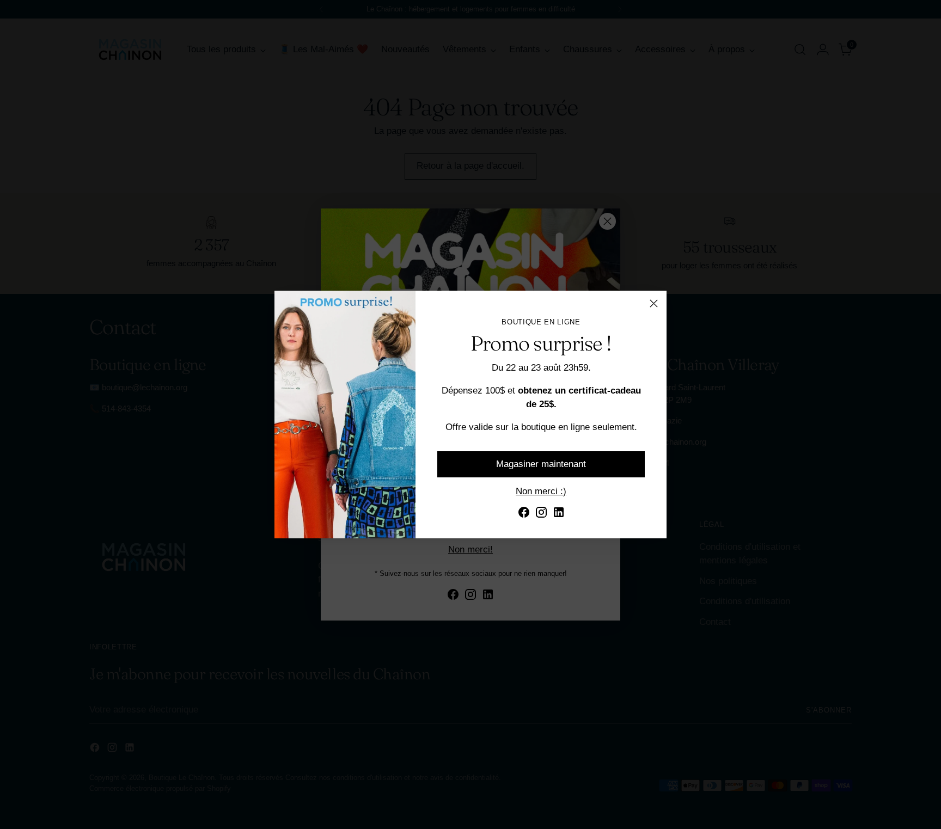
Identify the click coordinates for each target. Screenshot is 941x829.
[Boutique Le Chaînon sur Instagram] (541, 514)
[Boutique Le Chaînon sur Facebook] (523, 514)
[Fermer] (653, 303)
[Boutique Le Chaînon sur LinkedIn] (558, 514)
